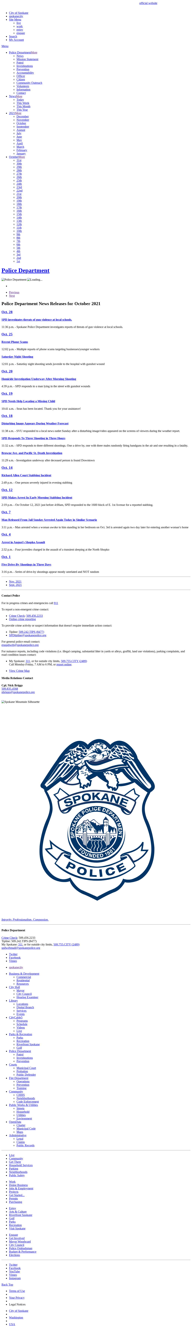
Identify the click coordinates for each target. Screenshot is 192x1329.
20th (19, 197)
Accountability (25, 72)
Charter (20, 1125)
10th (19, 231)
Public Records (25, 1145)
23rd (19, 187)
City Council (24, 993)
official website (148, 3)
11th (19, 227)
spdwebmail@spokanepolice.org (21, 947)
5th (18, 247)
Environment (24, 1118)
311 (28, 661)
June (19, 136)
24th (19, 183)
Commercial (23, 977)
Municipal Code (26, 1128)
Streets (20, 1108)
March (20, 146)
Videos (20, 1027)
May (19, 140)
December (22, 116)
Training (21, 1088)
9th (18, 234)
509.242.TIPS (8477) (31, 631)
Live (19, 1030)
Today (20, 99)
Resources (22, 983)
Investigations (24, 66)
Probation (22, 1071)
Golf (19, 1047)
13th (19, 220)
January (21, 153)
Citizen (20, 79)
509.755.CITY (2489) (74, 661)
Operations (22, 1081)
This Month (23, 106)
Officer (20, 76)
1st (18, 261)
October (21, 123)
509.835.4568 (10, 688)
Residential (23, 980)
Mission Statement (27, 59)
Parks (19, 1037)
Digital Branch (25, 1007)
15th (19, 214)
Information (23, 89)
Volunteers (22, 86)
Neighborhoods (25, 1098)
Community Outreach (29, 82)
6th (18, 244)
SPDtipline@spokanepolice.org (27, 635)
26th (19, 177)
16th (19, 210)
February (21, 150)
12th (19, 224)
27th (19, 173)
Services (21, 1010)
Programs (22, 1020)
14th (19, 217)
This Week (22, 103)
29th (19, 167)
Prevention (22, 69)
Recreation (22, 1041)
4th (18, 251)
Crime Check (17, 615)
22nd (19, 190)
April (19, 143)
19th (19, 200)
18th (19, 204)
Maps (19, 1132)
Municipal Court (26, 1068)
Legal (19, 1138)
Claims (20, 1142)
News (19, 55)
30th (19, 163)
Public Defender (26, 1074)
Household (22, 1111)
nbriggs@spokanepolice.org (18, 692)
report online (63, 664)
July (18, 133)
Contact (21, 92)
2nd (18, 257)
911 (56, 603)
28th (19, 170)
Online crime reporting (22, 619)
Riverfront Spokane (28, 1044)
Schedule (21, 1024)
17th (19, 207)
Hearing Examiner (27, 997)
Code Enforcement (27, 1101)
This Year (22, 109)
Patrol (19, 62)
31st (18, 160)
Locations (22, 1004)
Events (20, 1014)
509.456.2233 (34, 615)
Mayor (20, 990)
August (20, 130)
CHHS (20, 1094)
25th (19, 180)
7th (18, 241)
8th (18, 237)
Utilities (21, 1115)
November (22, 119)
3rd (18, 254)
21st (18, 193)
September (22, 126)
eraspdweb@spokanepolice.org (20, 645)
